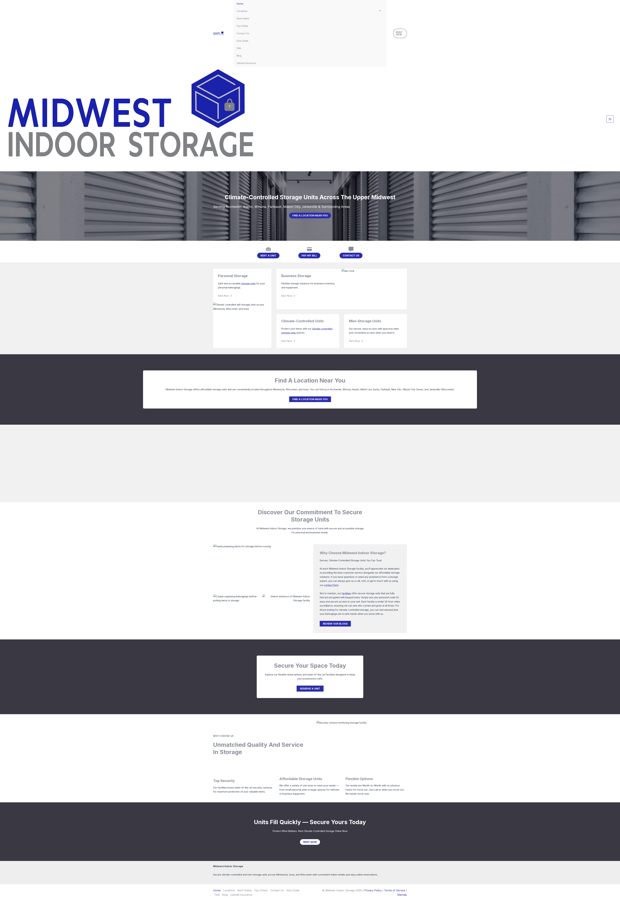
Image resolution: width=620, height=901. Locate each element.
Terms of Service (394, 890)
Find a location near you (310, 215)
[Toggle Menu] (379, 11)
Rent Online (243, 18)
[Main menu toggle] (610, 119)
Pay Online (242, 25)
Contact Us (243, 33)
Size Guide (242, 40)
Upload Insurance (246, 63)
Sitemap (402, 894)
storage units (248, 283)
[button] (400, 33)
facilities (346, 593)
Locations (242, 11)
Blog (239, 55)
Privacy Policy (373, 890)
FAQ (239, 48)
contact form (331, 585)
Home (240, 3)
